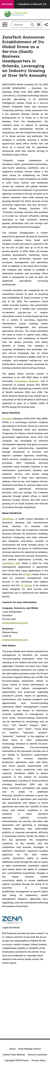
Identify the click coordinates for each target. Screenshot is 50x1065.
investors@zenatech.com (15, 623)
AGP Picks (7, 4)
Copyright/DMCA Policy (16, 1060)
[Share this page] (46, 24)
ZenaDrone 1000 (11, 563)
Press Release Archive (29, 1048)
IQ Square (26, 585)
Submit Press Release (14, 1054)
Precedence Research (27, 381)
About (12, 1048)
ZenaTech (7, 418)
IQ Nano (27, 574)
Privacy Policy (38, 1060)
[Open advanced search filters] (38, 25)
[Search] (32, 25)
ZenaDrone (8, 519)
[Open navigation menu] (4, 24)
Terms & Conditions (37, 1054)
